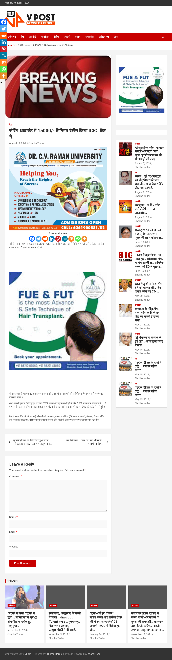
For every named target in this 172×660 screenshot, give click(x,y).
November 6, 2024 (17, 630)
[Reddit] (45, 239)
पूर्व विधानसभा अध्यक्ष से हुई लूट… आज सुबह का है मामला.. (149, 341)
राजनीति (32, 36)
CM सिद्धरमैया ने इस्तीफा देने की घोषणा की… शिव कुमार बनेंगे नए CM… (149, 288)
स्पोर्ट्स (67, 36)
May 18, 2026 (142, 349)
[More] (84, 239)
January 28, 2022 (99, 634)
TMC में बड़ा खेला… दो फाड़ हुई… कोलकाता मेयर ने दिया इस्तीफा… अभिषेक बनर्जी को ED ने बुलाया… (149, 260)
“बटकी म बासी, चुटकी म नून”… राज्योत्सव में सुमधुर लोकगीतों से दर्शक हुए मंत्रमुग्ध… (22, 619)
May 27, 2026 (142, 324)
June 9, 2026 (141, 242)
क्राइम (137, 144)
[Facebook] (32, 239)
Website (13, 546)
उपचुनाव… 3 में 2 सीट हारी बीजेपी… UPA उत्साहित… (147, 209)
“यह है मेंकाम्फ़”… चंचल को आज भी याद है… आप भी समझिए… (84, 442)
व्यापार (77, 36)
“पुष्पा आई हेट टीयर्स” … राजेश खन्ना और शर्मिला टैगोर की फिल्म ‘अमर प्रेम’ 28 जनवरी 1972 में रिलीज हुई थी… (106, 621)
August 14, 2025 (18, 143)
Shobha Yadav (36, 143)
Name (13, 517)
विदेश (56, 36)
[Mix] (71, 239)
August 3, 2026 (143, 217)
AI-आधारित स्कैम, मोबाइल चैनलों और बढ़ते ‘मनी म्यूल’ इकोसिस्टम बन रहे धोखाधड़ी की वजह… (149, 153)
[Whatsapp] (78, 239)
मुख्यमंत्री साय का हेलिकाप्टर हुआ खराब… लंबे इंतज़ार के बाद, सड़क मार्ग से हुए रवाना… (32, 442)
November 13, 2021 (141, 634)
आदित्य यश (104, 36)
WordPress (94, 653)
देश (22, 36)
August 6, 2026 (143, 192)
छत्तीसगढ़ (12, 36)
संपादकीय (89, 36)
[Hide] (1, 82)
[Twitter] (38, 239)
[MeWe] (65, 239)
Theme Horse (54, 653)
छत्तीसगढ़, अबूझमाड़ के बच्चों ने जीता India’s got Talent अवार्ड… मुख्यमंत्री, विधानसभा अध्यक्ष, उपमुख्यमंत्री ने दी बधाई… (65, 621)
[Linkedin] (52, 239)
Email (13, 531)
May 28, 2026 (142, 296)
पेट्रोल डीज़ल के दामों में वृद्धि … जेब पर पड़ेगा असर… (148, 366)
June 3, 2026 (141, 271)
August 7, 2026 (143, 163)
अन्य (116, 36)
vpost (28, 653)
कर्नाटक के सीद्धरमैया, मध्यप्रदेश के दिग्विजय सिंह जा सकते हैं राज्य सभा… (147, 314)
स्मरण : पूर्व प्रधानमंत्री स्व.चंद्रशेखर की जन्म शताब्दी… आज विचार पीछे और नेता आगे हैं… (149, 182)
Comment (15, 476)
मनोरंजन (45, 36)
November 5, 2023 (58, 634)
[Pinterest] (58, 239)
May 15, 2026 (142, 374)
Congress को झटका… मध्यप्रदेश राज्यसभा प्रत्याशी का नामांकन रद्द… (149, 234)
